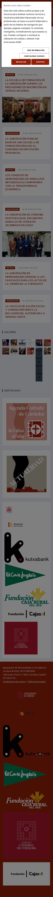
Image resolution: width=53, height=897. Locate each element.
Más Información (36, 50)
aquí (18, 42)
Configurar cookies (34, 56)
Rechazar (21, 62)
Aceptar (40, 62)
